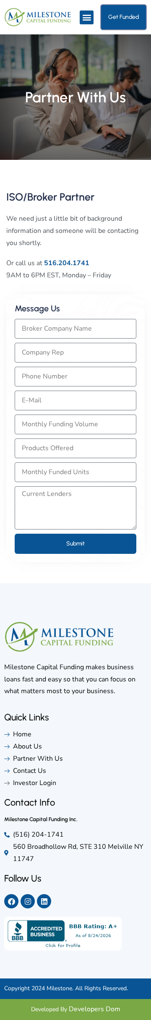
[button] (87, 17)
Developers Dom (94, 1009)
